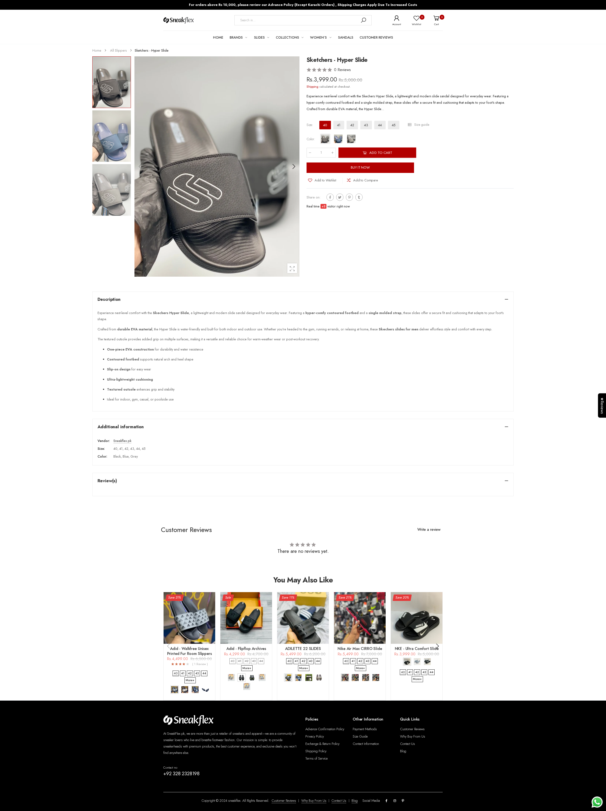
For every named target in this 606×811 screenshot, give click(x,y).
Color (311, 139)
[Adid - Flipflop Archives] (246, 618)
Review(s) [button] (107, 481)
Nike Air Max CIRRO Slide (360, 648)
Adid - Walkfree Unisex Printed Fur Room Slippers (189, 651)
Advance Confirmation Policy (324, 729)
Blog (403, 751)
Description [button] (109, 299)
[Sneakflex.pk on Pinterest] (403, 801)
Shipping (312, 86)
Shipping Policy (315, 751)
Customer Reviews (412, 729)
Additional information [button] (121, 427)
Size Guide (360, 736)
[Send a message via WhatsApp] (597, 802)
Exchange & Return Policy (322, 743)
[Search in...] (363, 20)
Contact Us (407, 743)
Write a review (429, 529)
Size (310, 125)
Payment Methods (365, 729)
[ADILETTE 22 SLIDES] (303, 618)
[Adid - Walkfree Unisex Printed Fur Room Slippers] (189, 618)
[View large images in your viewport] (292, 268)
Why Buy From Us (412, 736)
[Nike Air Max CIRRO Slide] (360, 618)
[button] (293, 166)
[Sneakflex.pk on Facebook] (386, 801)
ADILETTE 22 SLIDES (303, 648)
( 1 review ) (200, 664)
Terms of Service (316, 758)
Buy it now (360, 167)
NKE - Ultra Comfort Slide (417, 648)
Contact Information (366, 743)
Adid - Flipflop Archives (246, 648)
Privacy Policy (314, 736)
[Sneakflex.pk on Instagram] (394, 801)
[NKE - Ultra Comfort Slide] (416, 618)
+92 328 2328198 (181, 773)
